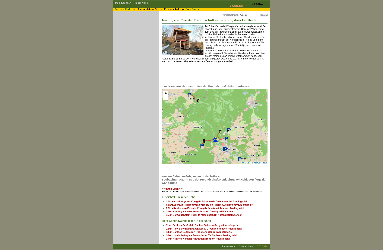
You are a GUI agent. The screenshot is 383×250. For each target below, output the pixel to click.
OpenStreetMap (260, 162)
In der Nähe (141, 3)
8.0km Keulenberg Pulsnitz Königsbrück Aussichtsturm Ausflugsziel (205, 208)
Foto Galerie (193, 9)
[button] (228, 131)
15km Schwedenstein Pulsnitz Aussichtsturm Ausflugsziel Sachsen (204, 215)
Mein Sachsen (123, 3)
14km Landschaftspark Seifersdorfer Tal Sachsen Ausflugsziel (201, 235)
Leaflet (247, 162)
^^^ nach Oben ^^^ (172, 189)
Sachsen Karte (122, 9)
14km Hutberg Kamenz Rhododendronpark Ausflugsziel (198, 238)
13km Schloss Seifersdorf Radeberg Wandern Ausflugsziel (199, 232)
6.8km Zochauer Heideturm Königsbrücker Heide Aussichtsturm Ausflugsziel (209, 205)
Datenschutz (245, 246)
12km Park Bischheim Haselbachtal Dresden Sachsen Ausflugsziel (204, 228)
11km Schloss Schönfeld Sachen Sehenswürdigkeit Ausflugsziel (202, 225)
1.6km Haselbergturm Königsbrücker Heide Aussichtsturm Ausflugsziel (206, 201)
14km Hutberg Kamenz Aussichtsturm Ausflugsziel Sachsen (200, 211)
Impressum (228, 246)
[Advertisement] (216, 75)
